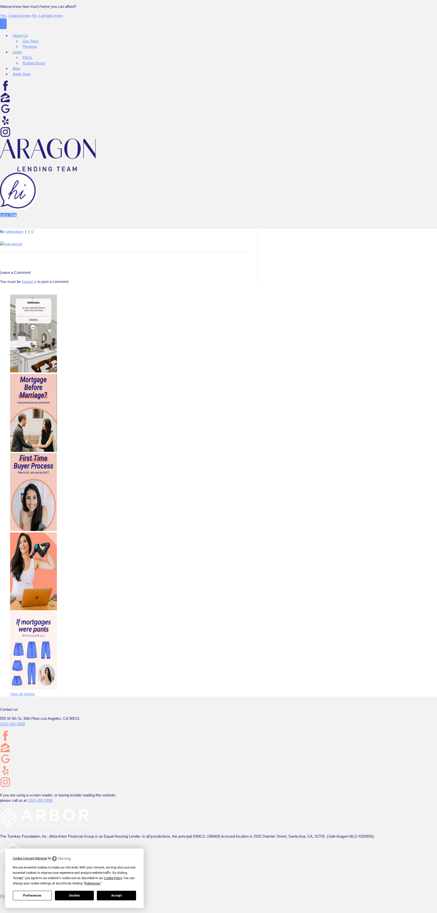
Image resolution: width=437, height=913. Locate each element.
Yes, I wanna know (15, 15)
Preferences (32, 895)
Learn (17, 52)
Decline (74, 895)
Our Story (31, 41)
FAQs (27, 57)
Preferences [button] (92, 883)
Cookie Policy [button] (113, 878)
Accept (116, 895)
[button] (8, 215)
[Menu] (3, 23)
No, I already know (47, 15)
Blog (16, 68)
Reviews (30, 46)
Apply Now (22, 74)
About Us (20, 35)
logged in (29, 281)
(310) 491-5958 (12, 724)
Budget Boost (34, 63)
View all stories (22, 694)
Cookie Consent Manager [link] (30, 858)
